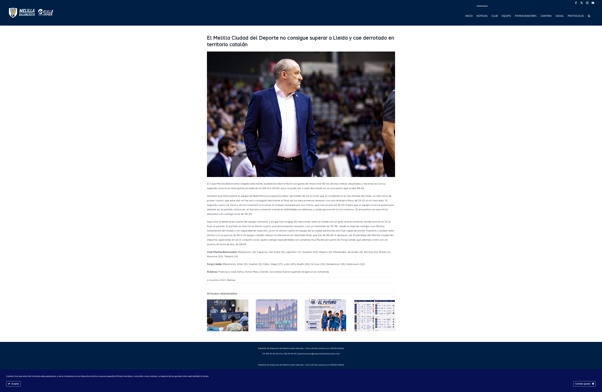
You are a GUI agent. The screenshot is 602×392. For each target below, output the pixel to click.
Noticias (231, 280)
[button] (589, 15)
